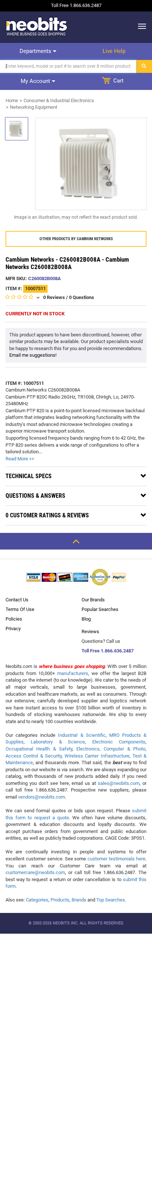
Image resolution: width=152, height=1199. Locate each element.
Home (12, 100)
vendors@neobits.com (41, 797)
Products (60, 900)
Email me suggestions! (32, 355)
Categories (37, 900)
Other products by (76, 238)
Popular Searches (100, 609)
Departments (36, 51)
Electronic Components (118, 742)
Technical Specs (29, 476)
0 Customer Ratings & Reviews (47, 515)
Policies (14, 619)
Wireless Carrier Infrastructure (97, 756)
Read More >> (20, 458)
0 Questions (81, 297)
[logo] (37, 26)
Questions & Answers (35, 495)
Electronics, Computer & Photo (110, 749)
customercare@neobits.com (35, 872)
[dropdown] (140, 26)
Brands (79, 900)
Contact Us (17, 599)
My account (36, 81)
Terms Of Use (20, 609)
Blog (86, 619)
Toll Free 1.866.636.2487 (108, 651)
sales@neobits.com (118, 783)
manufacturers (72, 673)
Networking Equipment (33, 107)
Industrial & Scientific (81, 735)
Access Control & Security (34, 756)
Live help (114, 51)
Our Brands (93, 599)
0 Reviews (54, 297)
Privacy (13, 628)
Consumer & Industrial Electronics (59, 100)
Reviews (90, 631)
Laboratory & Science (58, 742)
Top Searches (110, 900)
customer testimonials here (116, 859)
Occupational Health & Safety (39, 749)
